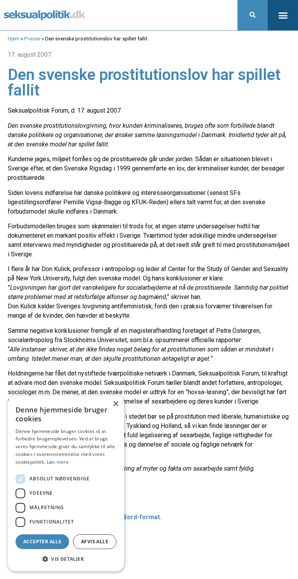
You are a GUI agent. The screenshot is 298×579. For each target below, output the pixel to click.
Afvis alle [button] (94, 541)
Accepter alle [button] (42, 541)
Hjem (13, 38)
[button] (252, 15)
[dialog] (66, 483)
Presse (32, 38)
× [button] (115, 404)
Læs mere (58, 462)
